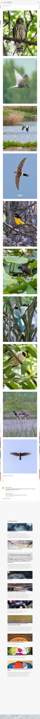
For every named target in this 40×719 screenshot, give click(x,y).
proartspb (7, 2)
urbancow (24, 717)
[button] (2, 8)
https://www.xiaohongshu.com (9, 475)
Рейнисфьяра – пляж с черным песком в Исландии (17, 591)
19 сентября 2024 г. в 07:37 (9, 490)
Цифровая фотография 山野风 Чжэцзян (15, 548)
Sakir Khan (6, 487)
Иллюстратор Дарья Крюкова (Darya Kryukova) (16, 642)
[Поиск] (38, 2)
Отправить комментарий (6, 498)
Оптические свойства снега (12, 531)
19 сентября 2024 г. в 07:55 (9, 496)
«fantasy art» (10, 579)
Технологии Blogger (20, 715)
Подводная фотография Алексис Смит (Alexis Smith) (17, 655)
